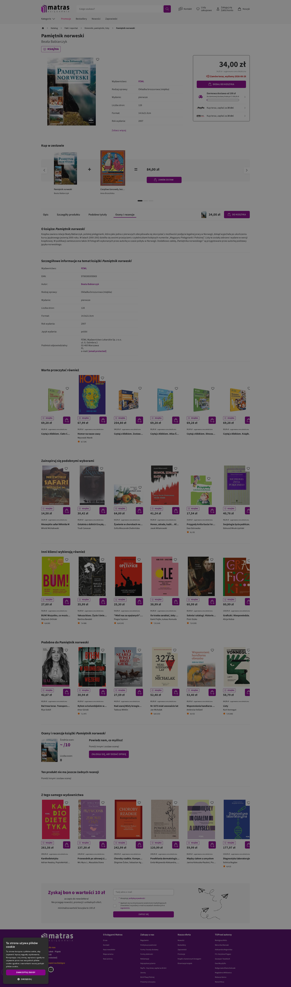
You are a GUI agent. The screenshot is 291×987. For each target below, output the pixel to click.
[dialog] (25, 961)
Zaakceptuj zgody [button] (25, 972)
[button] (25, 979)
